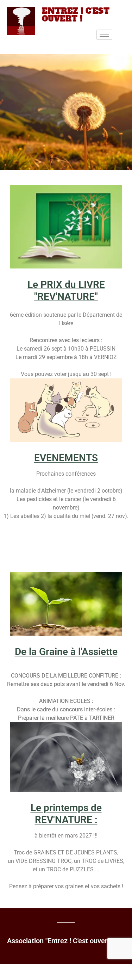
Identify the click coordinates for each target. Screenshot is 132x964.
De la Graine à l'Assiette (66, 651)
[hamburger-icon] (104, 35)
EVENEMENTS (66, 458)
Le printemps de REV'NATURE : (66, 814)
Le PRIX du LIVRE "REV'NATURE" (66, 290)
